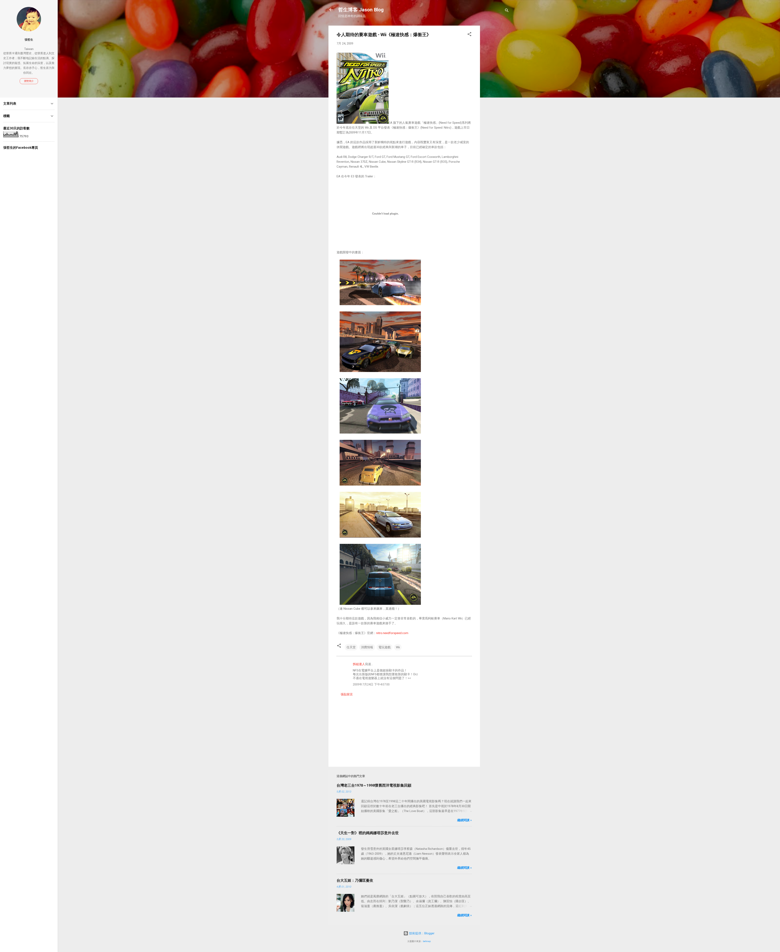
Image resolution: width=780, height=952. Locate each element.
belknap (427, 941)
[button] (469, 35)
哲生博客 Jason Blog (361, 10)
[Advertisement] (496, 86)
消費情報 (367, 647)
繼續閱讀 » (464, 820)
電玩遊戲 (384, 647)
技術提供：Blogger (421, 933)
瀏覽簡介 (29, 81)
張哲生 (29, 39)
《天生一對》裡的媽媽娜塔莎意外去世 (368, 833)
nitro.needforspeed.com (392, 633)
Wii (398, 647)
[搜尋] (506, 11)
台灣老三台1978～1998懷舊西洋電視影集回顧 (374, 785)
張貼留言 (347, 694)
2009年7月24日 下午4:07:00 (371, 684)
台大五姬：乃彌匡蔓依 (355, 880)
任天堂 (351, 647)
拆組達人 (359, 664)
